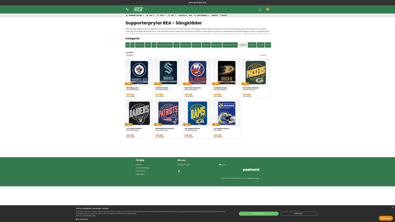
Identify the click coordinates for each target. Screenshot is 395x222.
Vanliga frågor (140, 174)
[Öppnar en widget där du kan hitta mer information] (386, 218)
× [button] (392, 207)
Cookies (257, 178)
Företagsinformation (183, 165)
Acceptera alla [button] (258, 213)
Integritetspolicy (251, 178)
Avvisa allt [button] (299, 213)
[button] (154, 216)
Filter (131, 55)
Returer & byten (141, 171)
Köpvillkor (139, 165)
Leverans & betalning (142, 168)
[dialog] (197, 213)
